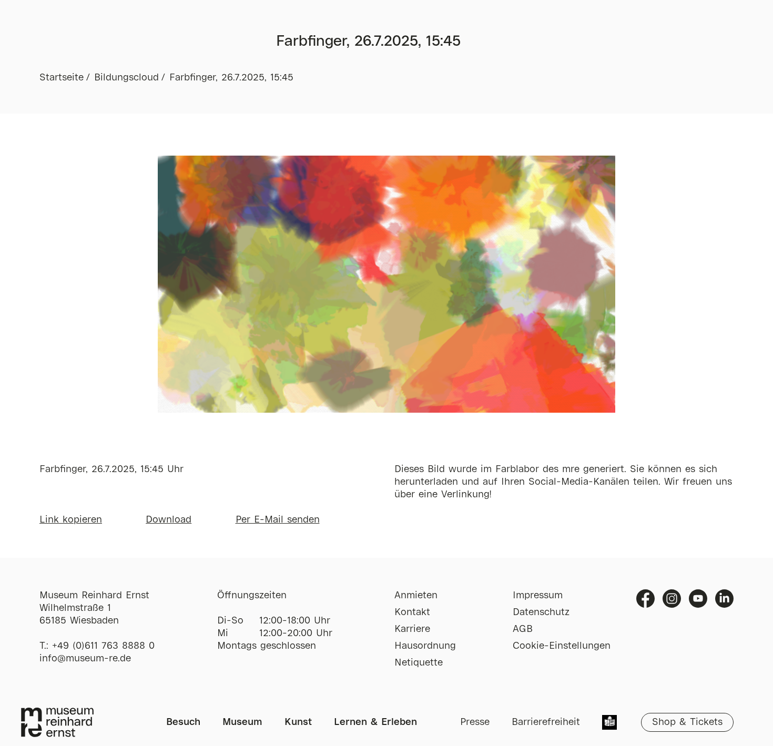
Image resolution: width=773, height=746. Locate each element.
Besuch (183, 722)
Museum (242, 722)
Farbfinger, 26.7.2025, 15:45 (231, 78)
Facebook (645, 598)
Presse (475, 722)
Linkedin (724, 598)
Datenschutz (541, 612)
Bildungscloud (126, 78)
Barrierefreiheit (546, 722)
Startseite (61, 78)
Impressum (538, 595)
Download (168, 520)
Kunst (298, 722)
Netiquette (418, 663)
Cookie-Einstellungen (562, 646)
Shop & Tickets (687, 722)
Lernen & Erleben (375, 722)
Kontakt (412, 612)
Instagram (672, 598)
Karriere (412, 629)
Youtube (698, 598)
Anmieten (416, 595)
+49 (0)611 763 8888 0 (103, 646)
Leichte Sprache (609, 723)
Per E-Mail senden (278, 520)
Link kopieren (70, 520)
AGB (523, 629)
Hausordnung (425, 646)
